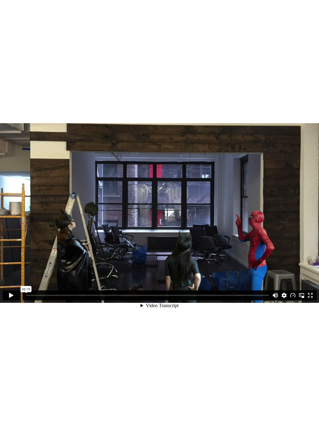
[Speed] (293, 295)
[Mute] (275, 295)
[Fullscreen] (310, 295)
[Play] (11, 295)
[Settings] (284, 295)
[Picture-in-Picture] (301, 295)
